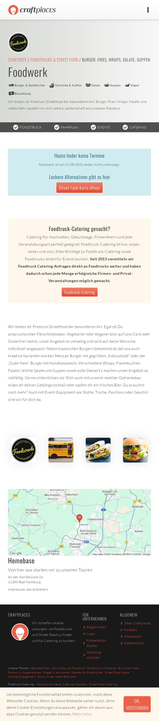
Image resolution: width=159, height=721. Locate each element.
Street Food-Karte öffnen (79, 187)
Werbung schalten (94, 655)
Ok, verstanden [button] (137, 704)
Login (91, 634)
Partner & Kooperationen (24, 672)
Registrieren (96, 627)
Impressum (132, 636)
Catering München (75, 684)
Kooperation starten (96, 643)
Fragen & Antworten (56, 672)
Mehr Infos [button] (82, 714)
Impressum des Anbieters (28, 589)
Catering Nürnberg (48, 684)
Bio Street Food (128, 668)
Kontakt (130, 630)
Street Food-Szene (117, 672)
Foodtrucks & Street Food (54, 59)
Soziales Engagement (22, 676)
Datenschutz (134, 643)
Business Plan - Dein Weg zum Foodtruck (58, 668)
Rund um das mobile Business (56, 676)
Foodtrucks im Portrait (102, 668)
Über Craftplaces (137, 623)
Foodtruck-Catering (79, 292)
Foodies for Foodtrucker (87, 672)
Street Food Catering (103, 684)
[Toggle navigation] (148, 10)
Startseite (17, 59)
